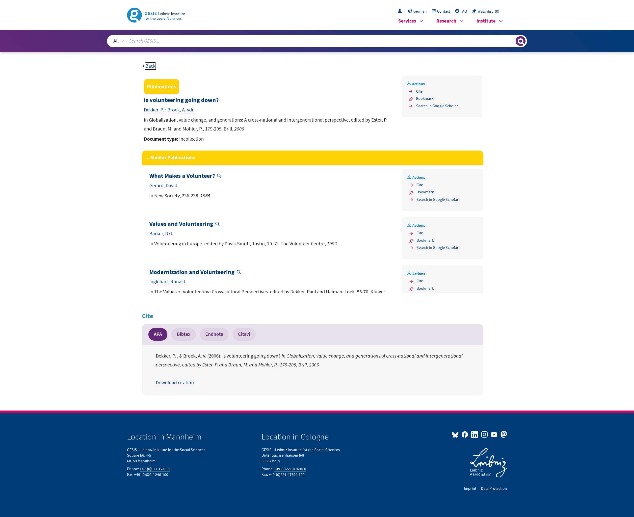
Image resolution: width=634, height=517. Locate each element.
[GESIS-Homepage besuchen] (156, 14)
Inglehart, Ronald (167, 282)
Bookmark (424, 98)
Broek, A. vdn (181, 110)
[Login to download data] (401, 11)
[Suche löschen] (511, 41)
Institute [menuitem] (486, 21)
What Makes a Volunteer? (182, 176)
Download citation (175, 383)
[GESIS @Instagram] (484, 434)
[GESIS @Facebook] (465, 434)
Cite (419, 91)
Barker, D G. (161, 234)
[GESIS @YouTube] (494, 434)
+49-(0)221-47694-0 (290, 468)
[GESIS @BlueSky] (456, 434)
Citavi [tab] (244, 334)
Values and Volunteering (181, 224)
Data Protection (494, 488)
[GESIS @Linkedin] (475, 434)
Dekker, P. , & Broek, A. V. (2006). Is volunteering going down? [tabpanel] (309, 369)
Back (150, 66)
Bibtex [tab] (183, 334)
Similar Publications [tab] (172, 158)
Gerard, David (163, 185)
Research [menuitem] (446, 21)
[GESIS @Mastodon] (503, 434)
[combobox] (317, 41)
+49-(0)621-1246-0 (155, 468)
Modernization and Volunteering (192, 272)
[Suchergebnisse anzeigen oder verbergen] (520, 41)
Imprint (470, 488)
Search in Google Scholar (437, 105)
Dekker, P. (154, 110)
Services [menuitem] (407, 21)
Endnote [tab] (214, 334)
